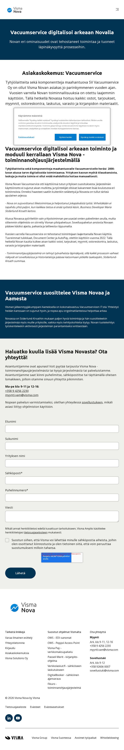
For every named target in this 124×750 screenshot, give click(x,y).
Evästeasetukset (26, 137)
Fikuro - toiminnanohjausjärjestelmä (64, 686)
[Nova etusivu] (14, 9)
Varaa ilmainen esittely (18, 638)
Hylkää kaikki (65, 137)
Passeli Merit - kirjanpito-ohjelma (63, 659)
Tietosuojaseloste (15, 707)
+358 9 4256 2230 (17, 391)
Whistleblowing (109, 738)
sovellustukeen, (92, 402)
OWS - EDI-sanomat (59, 638)
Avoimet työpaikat (85, 738)
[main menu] (117, 9)
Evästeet (35, 707)
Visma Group (39, 738)
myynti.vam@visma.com (21, 395)
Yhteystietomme (15, 643)
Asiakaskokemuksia (17, 653)
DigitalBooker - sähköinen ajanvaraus (63, 677)
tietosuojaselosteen (35, 532)
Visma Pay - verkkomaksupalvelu (60, 650)
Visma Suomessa (61, 738)
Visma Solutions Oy (16, 658)
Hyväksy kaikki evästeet (92, 137)
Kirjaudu (10, 648)
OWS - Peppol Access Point (64, 643)
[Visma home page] (14, 738)
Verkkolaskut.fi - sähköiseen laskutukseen (64, 668)
